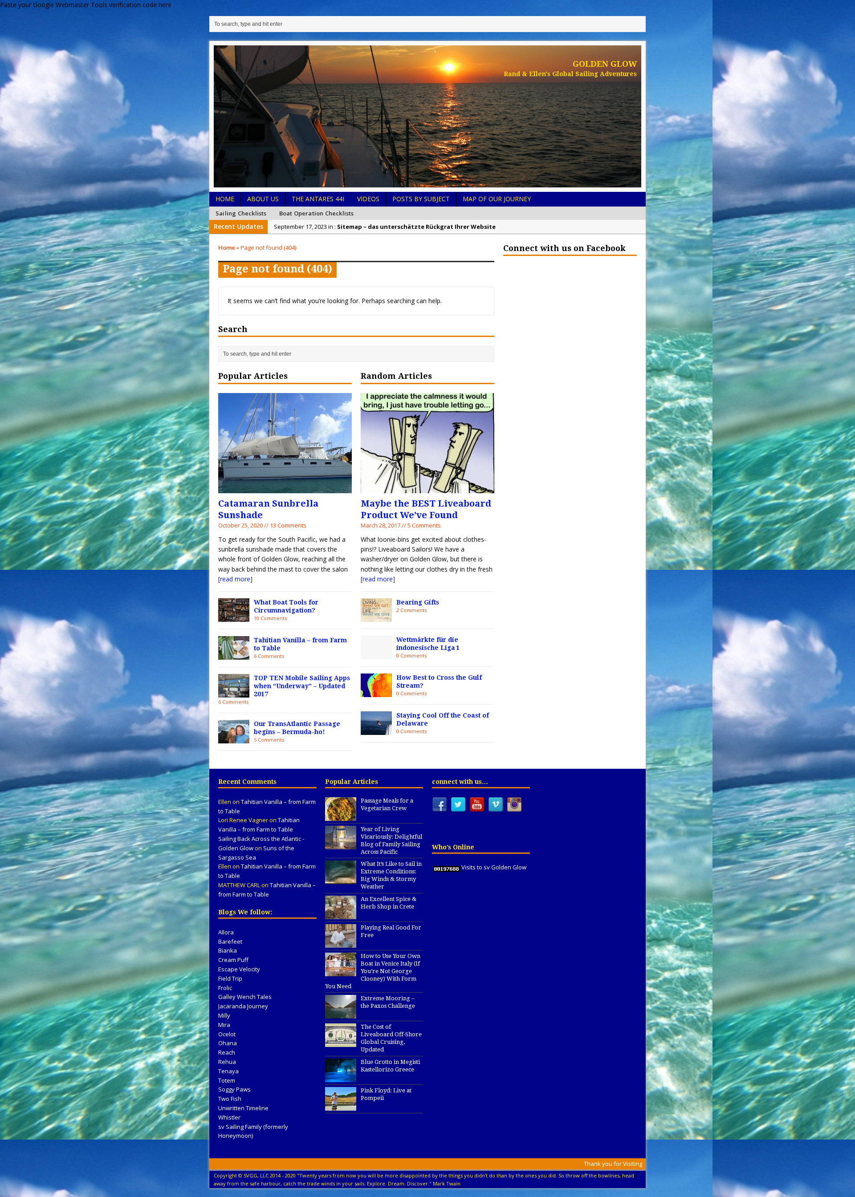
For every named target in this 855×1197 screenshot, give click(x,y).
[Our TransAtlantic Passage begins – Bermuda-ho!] (233, 738)
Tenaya (228, 1071)
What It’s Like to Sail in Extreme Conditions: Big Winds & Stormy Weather (391, 875)
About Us (263, 199)
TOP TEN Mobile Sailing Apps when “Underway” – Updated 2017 (302, 686)
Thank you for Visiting (613, 1164)
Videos (368, 199)
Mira (224, 1025)
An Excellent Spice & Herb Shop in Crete (388, 903)
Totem (226, 1080)
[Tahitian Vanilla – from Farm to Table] (233, 654)
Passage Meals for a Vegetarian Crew (387, 804)
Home (225, 199)
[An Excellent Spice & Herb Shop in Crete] (340, 914)
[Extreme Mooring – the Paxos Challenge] (340, 1014)
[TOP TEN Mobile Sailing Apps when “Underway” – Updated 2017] (233, 692)
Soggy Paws (234, 1089)
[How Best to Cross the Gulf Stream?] (376, 691)
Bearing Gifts (417, 602)
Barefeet (230, 941)
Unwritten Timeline (243, 1108)
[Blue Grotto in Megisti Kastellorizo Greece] (340, 1077)
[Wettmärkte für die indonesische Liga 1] (376, 653)
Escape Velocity (239, 969)
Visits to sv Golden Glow (493, 867)
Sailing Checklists (241, 213)
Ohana (227, 1043)
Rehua (227, 1062)
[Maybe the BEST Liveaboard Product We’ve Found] (427, 487)
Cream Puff (233, 960)
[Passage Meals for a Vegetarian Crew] (340, 816)
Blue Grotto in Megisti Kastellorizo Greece (390, 1066)
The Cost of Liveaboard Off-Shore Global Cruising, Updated (391, 1038)
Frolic (225, 988)
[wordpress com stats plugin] (446, 867)
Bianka (227, 950)
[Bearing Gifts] (376, 616)
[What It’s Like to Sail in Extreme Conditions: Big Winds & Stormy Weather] (340, 880)
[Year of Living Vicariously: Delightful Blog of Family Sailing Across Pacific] (340, 844)
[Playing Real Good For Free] (340, 943)
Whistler (229, 1117)
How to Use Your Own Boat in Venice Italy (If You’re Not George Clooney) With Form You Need (372, 971)
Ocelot (227, 1034)
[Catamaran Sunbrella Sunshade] (285, 487)
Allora (226, 932)
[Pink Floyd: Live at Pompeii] (340, 1106)
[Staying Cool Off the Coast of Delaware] (376, 729)
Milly (224, 1015)
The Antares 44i (318, 199)
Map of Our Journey (497, 199)
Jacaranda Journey (243, 1006)
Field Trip (230, 978)
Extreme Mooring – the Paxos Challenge (388, 1002)
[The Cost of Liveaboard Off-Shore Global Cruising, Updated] (340, 1043)
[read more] (235, 579)
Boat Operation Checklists (316, 213)
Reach (226, 1052)
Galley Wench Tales (245, 997)
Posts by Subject (421, 199)
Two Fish (229, 1099)
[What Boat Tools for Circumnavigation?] (233, 616)
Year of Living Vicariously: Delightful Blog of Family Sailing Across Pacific (391, 840)
